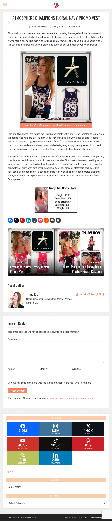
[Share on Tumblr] (34, 220)
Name (11, 369)
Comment (13, 339)
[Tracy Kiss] (56, 5)
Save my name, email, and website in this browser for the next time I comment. (51, 382)
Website (76, 369)
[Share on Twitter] (16, 220)
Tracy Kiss (10, 472)
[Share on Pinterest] (22, 220)
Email (43, 369)
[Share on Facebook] (10, 220)
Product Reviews (39, 27)
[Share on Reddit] (46, 220)
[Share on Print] (58, 220)
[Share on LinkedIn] (28, 220)
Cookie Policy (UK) (97, 517)
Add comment (74, 27)
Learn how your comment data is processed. (71, 398)
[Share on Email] (52, 220)
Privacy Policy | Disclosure (75, 517)
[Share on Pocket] (40, 220)
